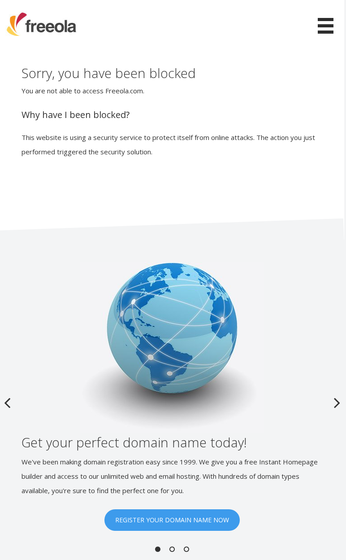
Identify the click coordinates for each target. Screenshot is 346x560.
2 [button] (172, 549)
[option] (172, 396)
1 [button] (157, 549)
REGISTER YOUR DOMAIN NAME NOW (172, 520)
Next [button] (337, 402)
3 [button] (186, 549)
